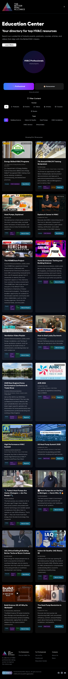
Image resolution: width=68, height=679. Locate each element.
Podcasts (16, 106)
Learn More (9, 45)
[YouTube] (65, 673)
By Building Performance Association (13, 390)
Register (59, 187)
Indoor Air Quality (30, 120)
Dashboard (39, 658)
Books (35, 111)
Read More (26, 184)
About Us (55, 655)
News (54, 658)
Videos (38, 106)
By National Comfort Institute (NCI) (12, 449)
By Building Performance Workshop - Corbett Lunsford (17, 263)
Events (27, 106)
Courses (60, 106)
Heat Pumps (44, 120)
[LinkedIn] (62, 673)
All (6, 106)
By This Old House (42, 338)
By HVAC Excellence (9, 498)
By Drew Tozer (7, 217)
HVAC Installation (57, 120)
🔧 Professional (19, 86)
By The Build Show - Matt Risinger (12, 610)
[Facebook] (59, 673)
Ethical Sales (40, 124)
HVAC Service (28, 124)
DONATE (8, 672)
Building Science (16, 120)
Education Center (41, 661)
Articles (48, 106)
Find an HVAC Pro (24, 655)
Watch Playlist (25, 307)
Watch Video (25, 233)
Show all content (34, 92)
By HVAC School (41, 166)
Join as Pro (38, 655)
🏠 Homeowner (49, 86)
